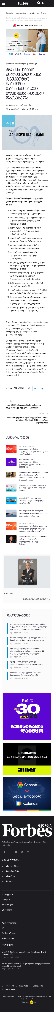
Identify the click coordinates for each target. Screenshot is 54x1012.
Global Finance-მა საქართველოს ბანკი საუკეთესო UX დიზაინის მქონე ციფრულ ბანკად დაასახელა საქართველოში (28, 626)
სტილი (5, 928)
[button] (3, 3)
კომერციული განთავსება (18, 105)
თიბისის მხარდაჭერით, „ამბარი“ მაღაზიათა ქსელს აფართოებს (31, 500)
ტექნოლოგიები (9, 923)
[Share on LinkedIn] (42, 388)
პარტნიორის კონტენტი (37, 13)
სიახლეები (7, 895)
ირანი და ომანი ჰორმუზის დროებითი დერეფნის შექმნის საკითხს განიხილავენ (33, 513)
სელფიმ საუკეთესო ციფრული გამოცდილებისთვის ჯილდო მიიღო (32, 487)
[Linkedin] (22, 852)
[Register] (43, 3)
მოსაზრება (7, 905)
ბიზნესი (6, 900)
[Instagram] (10, 852)
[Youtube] (16, 852)
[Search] (38, 3)
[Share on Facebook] (29, 388)
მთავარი (9, 13)
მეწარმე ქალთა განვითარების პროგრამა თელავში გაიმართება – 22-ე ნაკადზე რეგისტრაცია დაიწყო (28, 651)
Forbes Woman (9, 933)
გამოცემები (8, 938)
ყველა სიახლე (21, 13)
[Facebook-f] (4, 852)
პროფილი (7, 910)
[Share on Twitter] (35, 388)
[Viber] (27, 852)
